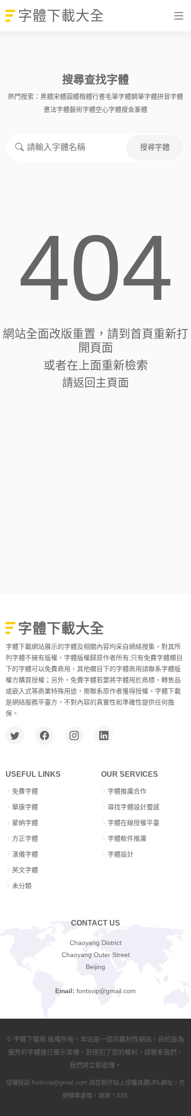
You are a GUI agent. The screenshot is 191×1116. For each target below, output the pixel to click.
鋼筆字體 (144, 96)
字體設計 (121, 854)
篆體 (140, 109)
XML (122, 1095)
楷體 (85, 96)
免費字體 (25, 791)
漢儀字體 (25, 854)
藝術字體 (83, 109)
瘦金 (127, 109)
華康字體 (25, 807)
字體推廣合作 (127, 791)
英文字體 (25, 870)
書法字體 (57, 109)
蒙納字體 (25, 822)
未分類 (22, 885)
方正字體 (25, 838)
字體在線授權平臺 (133, 822)
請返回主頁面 (95, 382)
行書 (98, 96)
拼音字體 (170, 96)
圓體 (72, 96)
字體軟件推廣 (127, 838)
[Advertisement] (95, 489)
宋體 (59, 96)
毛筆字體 (118, 96)
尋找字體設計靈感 (133, 807)
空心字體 (108, 109)
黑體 (46, 96)
